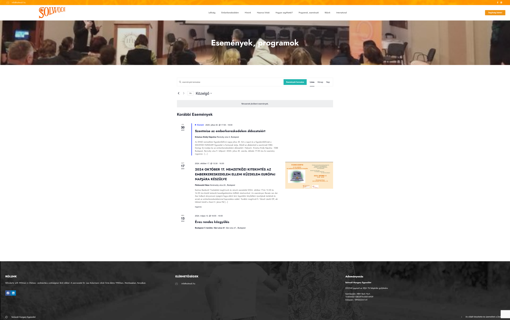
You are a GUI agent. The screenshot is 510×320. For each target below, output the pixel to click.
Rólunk (327, 12)
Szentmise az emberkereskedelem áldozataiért (230, 131)
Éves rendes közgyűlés (212, 222)
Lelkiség (212, 12)
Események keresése (295, 82)
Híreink (248, 12)
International (341, 12)
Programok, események (309, 12)
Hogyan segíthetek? (284, 12)
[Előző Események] (178, 93)
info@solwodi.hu (19, 3)
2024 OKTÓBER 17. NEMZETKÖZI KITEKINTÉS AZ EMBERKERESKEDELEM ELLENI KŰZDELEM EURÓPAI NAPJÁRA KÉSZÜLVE (235, 174)
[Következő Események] (183, 93)
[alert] (255, 103)
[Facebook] (8, 293)
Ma (190, 93)
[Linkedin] (13, 293)
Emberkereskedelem (230, 12)
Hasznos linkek (263, 12)
